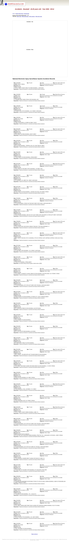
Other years (19, 16)
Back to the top (35, 534)
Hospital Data (26, 13)
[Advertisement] (7, 37)
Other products (32, 16)
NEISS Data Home (19, 13)
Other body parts (38, 16)
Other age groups (25, 16)
